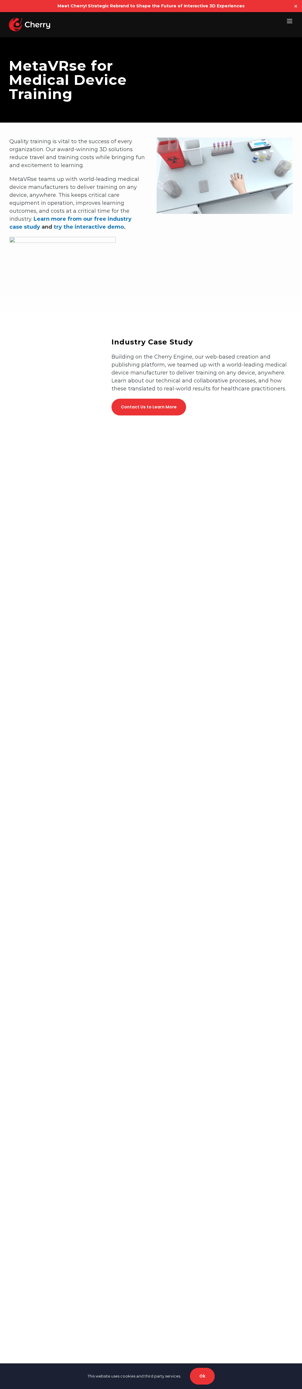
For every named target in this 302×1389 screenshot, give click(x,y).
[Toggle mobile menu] (290, 21)
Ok (202, 1376)
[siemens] (62, 240)
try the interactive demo (89, 227)
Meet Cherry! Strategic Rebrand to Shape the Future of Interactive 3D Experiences (151, 6)
